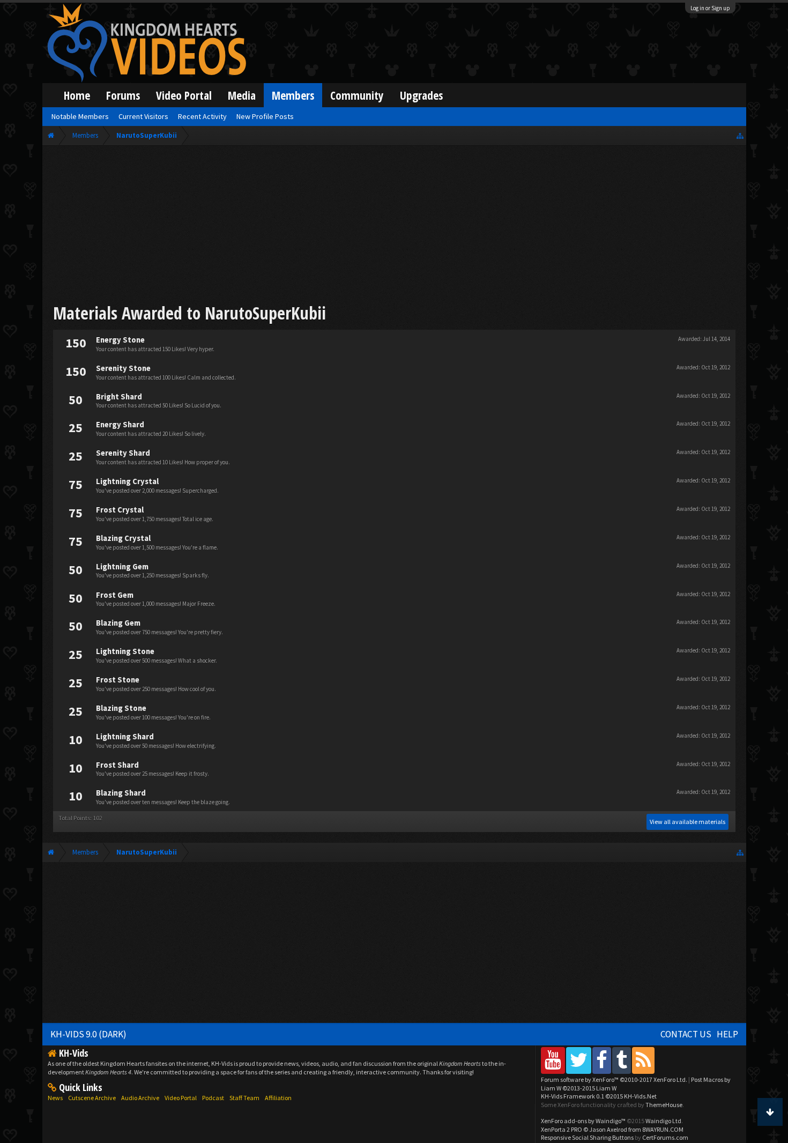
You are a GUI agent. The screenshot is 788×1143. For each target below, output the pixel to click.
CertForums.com (665, 1137)
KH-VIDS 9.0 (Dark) (88, 1034)
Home (77, 95)
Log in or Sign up (710, 8)
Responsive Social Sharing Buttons (587, 1137)
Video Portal (184, 95)
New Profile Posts (265, 116)
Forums (123, 95)
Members (293, 95)
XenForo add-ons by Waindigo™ (583, 1121)
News (55, 1098)
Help (727, 1034)
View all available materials (687, 822)
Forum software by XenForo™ (614, 1079)
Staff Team (244, 1098)
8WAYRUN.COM (662, 1129)
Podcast (213, 1098)
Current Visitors (143, 116)
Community (357, 95)
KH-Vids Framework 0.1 (599, 1096)
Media (242, 95)
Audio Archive (140, 1098)
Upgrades (421, 95)
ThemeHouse (663, 1105)
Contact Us (685, 1034)
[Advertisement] (394, 226)
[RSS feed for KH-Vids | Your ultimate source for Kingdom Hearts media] (643, 1060)
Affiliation (278, 1098)
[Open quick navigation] (740, 135)
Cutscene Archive (92, 1098)
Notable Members (80, 116)
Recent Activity (202, 116)
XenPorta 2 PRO (561, 1129)
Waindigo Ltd (663, 1121)
